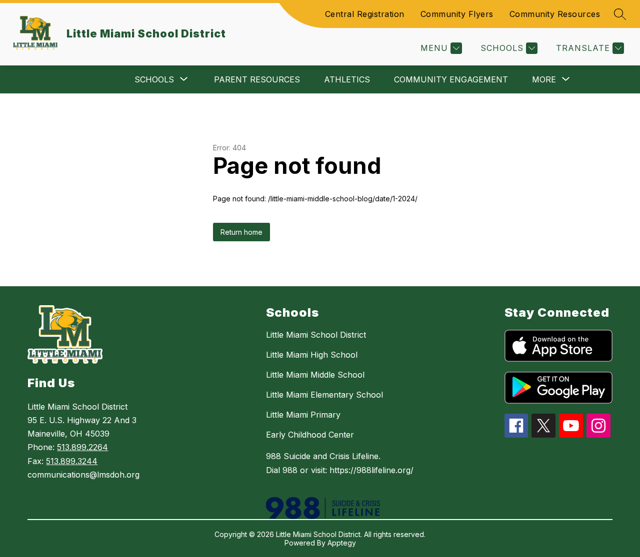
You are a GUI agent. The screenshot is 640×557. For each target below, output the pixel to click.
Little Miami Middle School (315, 375)
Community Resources (555, 14)
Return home (241, 232)
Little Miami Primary (303, 415)
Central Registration (364, 14)
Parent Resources (257, 79)
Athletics (347, 79)
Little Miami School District (316, 335)
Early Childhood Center (310, 435)
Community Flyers (457, 14)
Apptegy (342, 543)
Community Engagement (451, 79)
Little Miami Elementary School (324, 395)
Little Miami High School (312, 355)
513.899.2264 (82, 447)
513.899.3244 (72, 461)
